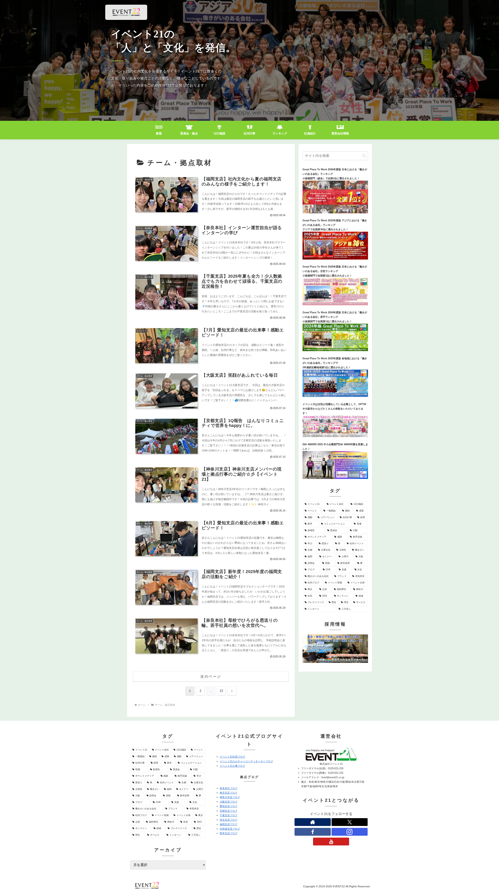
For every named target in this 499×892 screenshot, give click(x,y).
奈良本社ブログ (228, 788)
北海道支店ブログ (230, 828)
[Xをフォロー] (350, 822)
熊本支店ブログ (228, 833)
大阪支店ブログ (228, 801)
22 (221, 690)
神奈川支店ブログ (230, 797)
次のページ (210, 676)
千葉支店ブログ (228, 815)
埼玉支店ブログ (228, 819)
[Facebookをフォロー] (313, 832)
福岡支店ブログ (228, 824)
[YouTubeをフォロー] (331, 841)
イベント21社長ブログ (232, 756)
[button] (364, 156)
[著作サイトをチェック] (313, 822)
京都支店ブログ (228, 810)
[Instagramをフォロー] (350, 832)
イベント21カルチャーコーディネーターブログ (246, 761)
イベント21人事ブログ (232, 765)
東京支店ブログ (228, 792)
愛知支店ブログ (228, 806)
